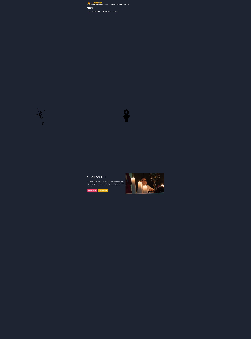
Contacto (116, 11)
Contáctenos (103, 189)
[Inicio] (89, 3)
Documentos (96, 11)
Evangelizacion (106, 11)
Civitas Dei (96, 2)
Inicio (88, 11)
